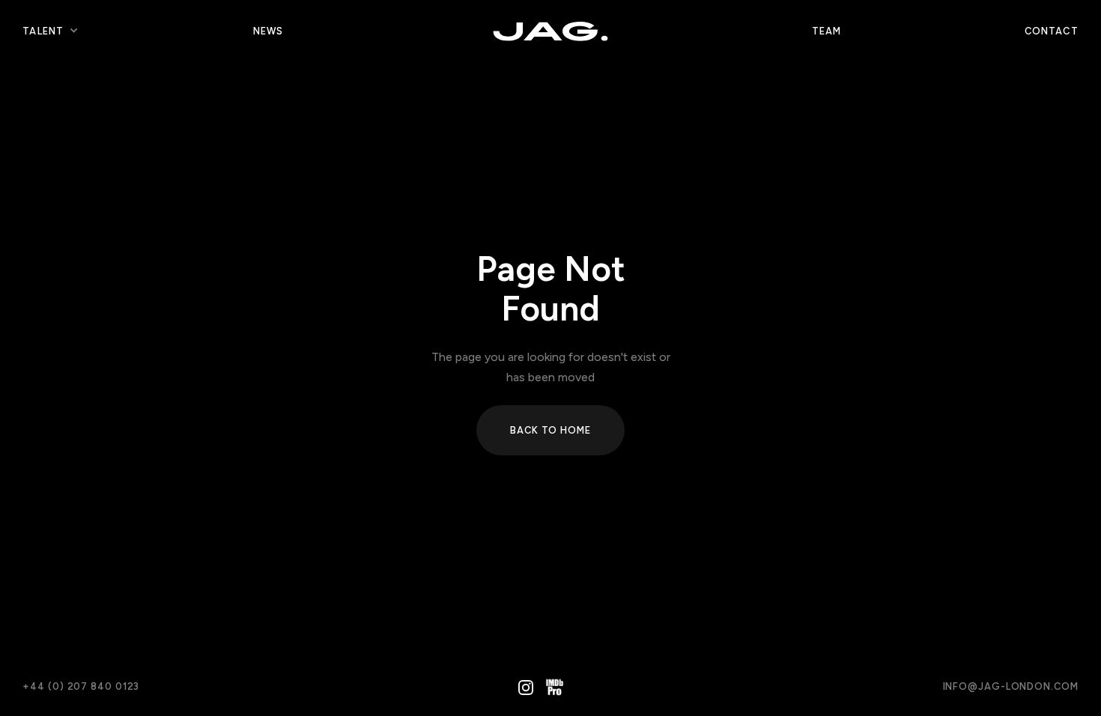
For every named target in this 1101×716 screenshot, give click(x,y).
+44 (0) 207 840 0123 (80, 686)
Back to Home (550, 430)
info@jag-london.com (1011, 686)
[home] (550, 31)
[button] (43, 31)
